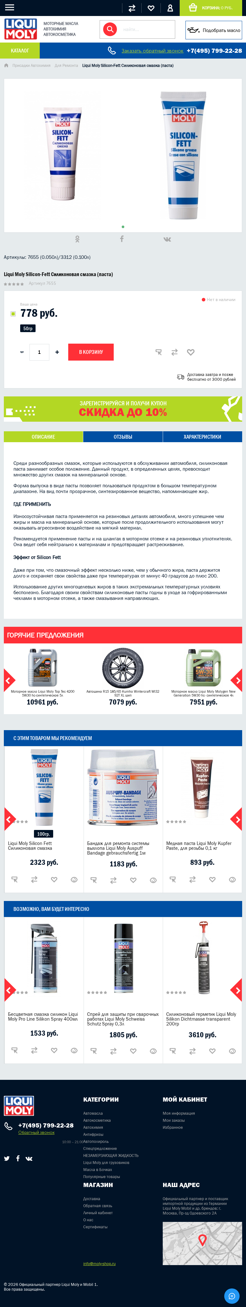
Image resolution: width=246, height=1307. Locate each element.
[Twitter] (7, 1158)
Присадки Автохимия (31, 65)
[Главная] (6, 66)
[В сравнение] (175, 352)
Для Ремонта (66, 65)
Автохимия (93, 1127)
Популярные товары (101, 1176)
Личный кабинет (98, 1212)
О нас (88, 1219)
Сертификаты (95, 1226)
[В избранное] (191, 352)
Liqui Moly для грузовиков (106, 1162)
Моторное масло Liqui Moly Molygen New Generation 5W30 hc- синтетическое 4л (203, 693)
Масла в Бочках (97, 1169)
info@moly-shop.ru (99, 1263)
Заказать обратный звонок (153, 51)
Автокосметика (97, 1120)
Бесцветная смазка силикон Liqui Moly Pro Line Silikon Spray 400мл (43, 1016)
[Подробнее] (74, 879)
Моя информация (179, 1113)
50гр (27, 328)
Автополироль (96, 1141)
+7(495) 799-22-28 (214, 50)
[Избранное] (150, 8)
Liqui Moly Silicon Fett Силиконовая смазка (30, 845)
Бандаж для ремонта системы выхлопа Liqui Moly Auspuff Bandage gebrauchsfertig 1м (118, 848)
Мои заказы (174, 1120)
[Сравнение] (131, 8)
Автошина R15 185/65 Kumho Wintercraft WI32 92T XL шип (122, 693)
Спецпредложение (100, 1148)
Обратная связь (97, 1205)
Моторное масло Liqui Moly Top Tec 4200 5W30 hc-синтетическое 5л (42, 693)
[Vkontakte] (29, 1158)
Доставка (91, 1198)
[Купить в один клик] (159, 352)
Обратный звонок (36, 1132)
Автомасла (93, 1113)
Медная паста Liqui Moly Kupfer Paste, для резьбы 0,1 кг (199, 845)
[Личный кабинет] (170, 8)
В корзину (91, 352)
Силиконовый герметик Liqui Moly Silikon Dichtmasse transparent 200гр (201, 1019)
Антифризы (93, 1134)
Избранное (173, 1127)
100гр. (43, 834)
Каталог (20, 50)
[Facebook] (18, 1158)
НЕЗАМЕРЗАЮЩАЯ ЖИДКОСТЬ (110, 1155)
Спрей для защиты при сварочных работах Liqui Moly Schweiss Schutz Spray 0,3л (123, 1019)
